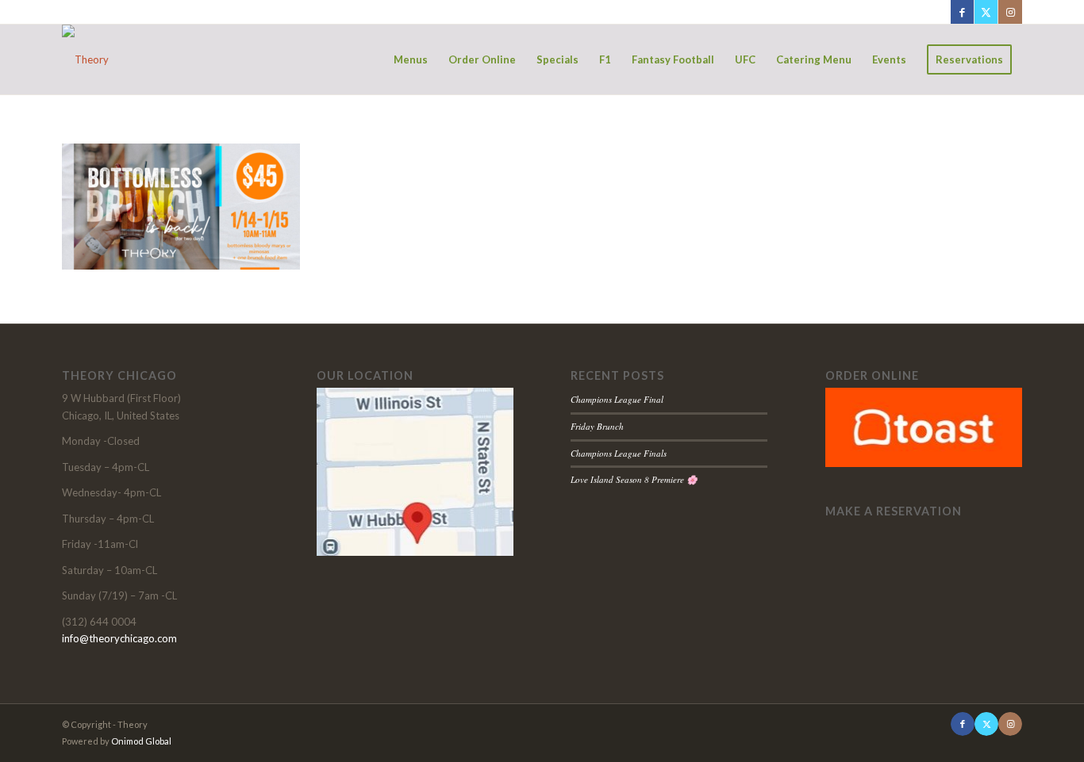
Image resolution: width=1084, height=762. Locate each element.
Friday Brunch (597, 426)
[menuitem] (410, 59)
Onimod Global (141, 741)
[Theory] (85, 59)
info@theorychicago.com (119, 638)
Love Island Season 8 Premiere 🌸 (634, 479)
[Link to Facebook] (962, 12)
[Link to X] (986, 12)
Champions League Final (617, 399)
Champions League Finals (619, 453)
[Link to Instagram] (1010, 12)
